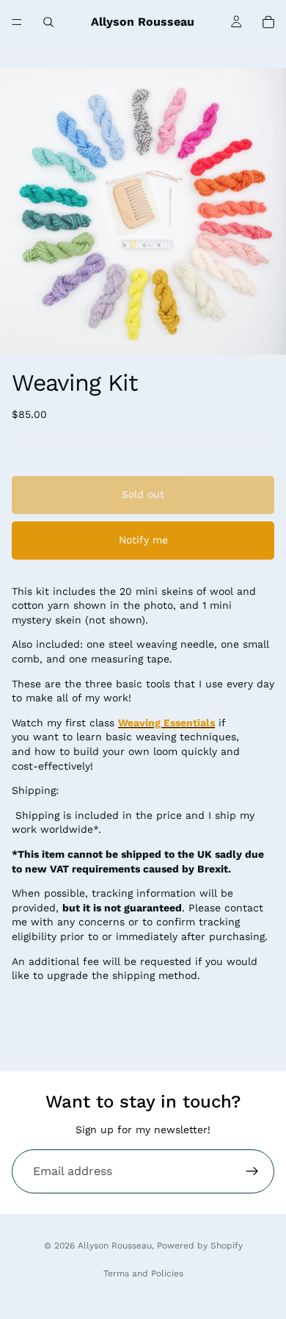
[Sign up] (252, 1171)
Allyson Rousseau (115, 1245)
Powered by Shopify (200, 1245)
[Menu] (17, 22)
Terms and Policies (143, 1273)
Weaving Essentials (166, 723)
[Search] (48, 22)
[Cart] (268, 22)
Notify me (143, 540)
